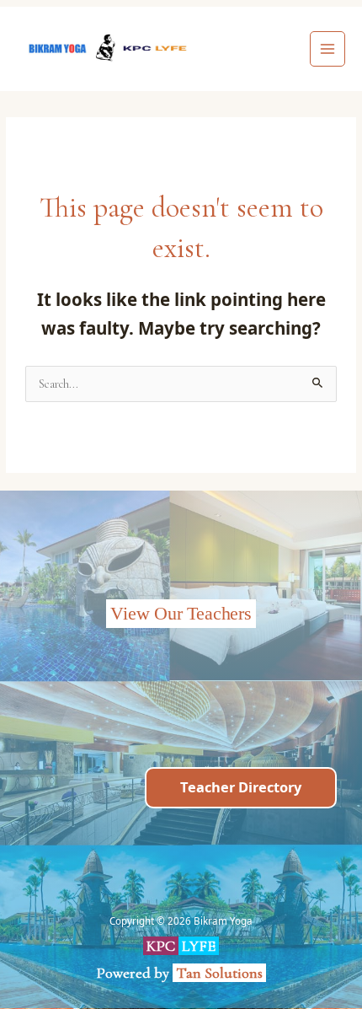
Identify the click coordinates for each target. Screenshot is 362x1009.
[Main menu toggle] (328, 49)
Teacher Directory (240, 787)
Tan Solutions (221, 972)
